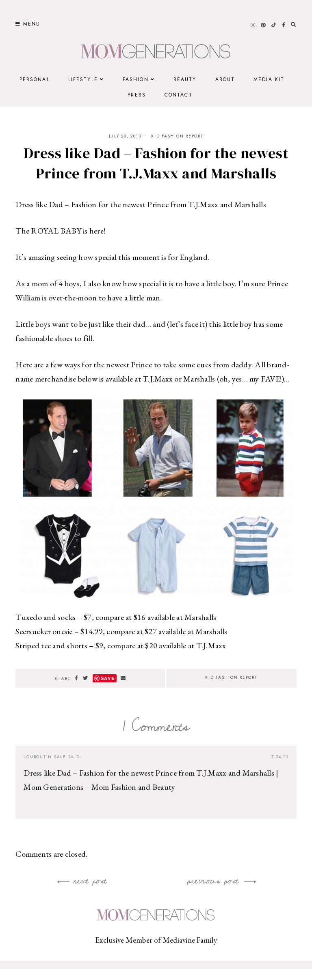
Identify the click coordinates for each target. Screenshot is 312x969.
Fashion (136, 79)
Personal (35, 79)
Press (137, 95)
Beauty (185, 79)
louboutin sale (45, 757)
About (225, 79)
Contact (179, 95)
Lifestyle (83, 79)
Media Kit (269, 79)
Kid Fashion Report (177, 136)
